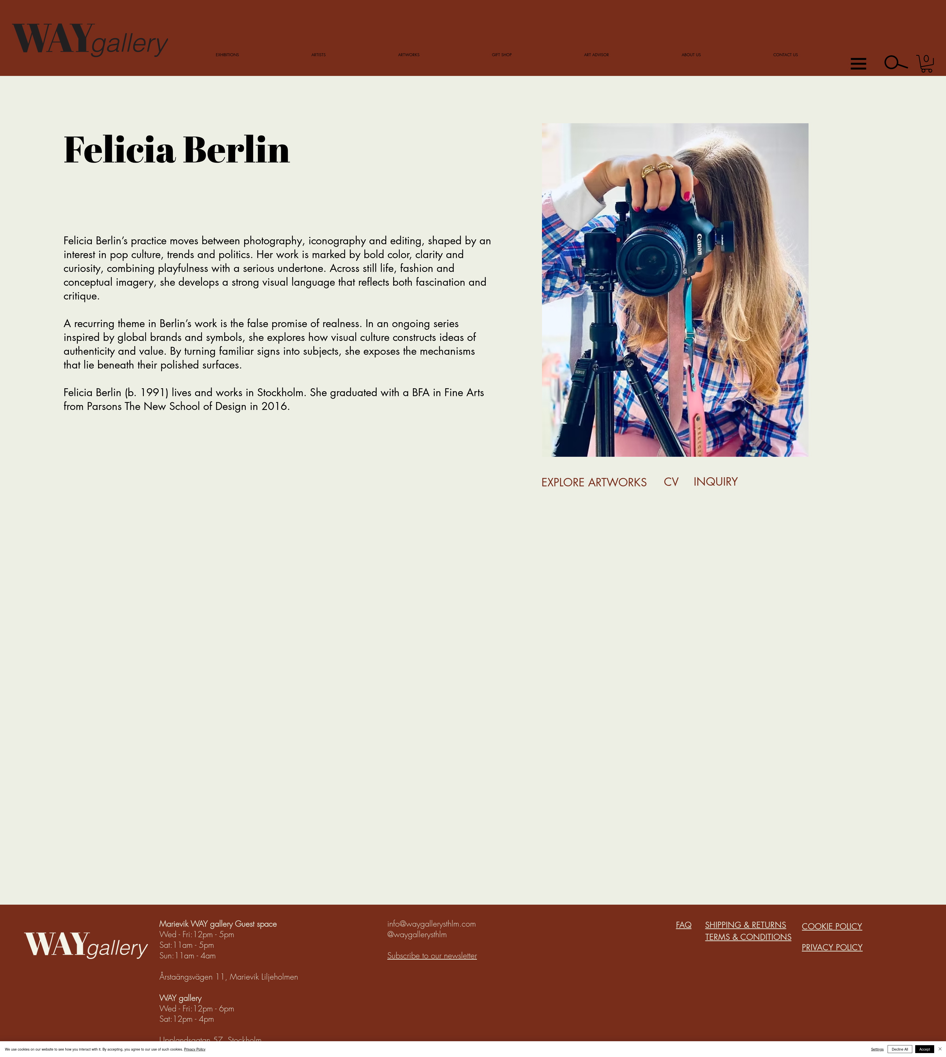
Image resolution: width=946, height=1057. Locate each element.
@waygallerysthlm (417, 934)
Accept (924, 1049)
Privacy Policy (194, 1049)
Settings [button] (877, 1049)
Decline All (900, 1049)
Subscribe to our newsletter (432, 955)
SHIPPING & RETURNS (745, 925)
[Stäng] (940, 1049)
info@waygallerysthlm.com (431, 923)
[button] (926, 63)
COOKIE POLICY (832, 926)
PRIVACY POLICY (832, 947)
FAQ (684, 925)
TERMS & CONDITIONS (748, 937)
